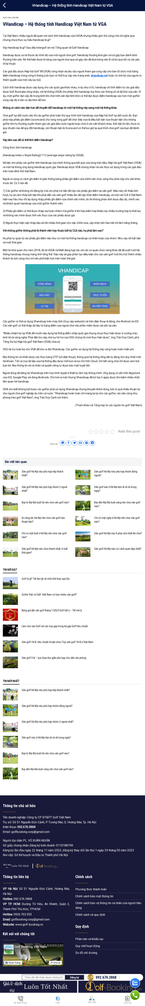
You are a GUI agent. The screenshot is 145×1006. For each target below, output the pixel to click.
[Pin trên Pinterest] (86, 443)
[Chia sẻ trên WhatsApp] (62, 443)
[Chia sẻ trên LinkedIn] (92, 443)
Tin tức (15, 18)
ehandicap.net (99, 75)
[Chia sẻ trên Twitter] (74, 443)
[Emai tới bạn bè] (80, 443)
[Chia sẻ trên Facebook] (68, 443)
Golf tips (7, 18)
